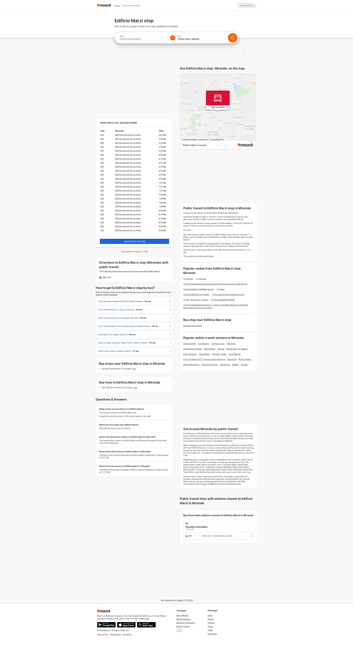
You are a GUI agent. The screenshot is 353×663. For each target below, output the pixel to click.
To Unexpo (188, 279)
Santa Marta (209, 349)
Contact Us (127, 634)
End (178, 36)
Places (211, 619)
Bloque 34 (231, 359)
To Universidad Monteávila (223, 300)
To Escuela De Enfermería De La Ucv (228, 294)
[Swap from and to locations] (172, 37)
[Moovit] (104, 5)
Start (121, 36)
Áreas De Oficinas (210, 365)
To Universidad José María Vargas (198, 289)
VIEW (134, 369)
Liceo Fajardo (234, 354)
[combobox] (144, 39)
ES (179, 630)
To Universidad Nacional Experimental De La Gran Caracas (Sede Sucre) (215, 284)
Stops (210, 626)
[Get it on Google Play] (106, 625)
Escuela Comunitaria (192, 326)
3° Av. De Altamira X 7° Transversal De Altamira (204, 359)
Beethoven (225, 365)
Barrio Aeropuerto (191, 365)
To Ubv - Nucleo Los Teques (195, 300)
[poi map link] (218, 111)
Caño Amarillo (189, 344)
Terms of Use (102, 634)
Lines (210, 615)
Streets (211, 623)
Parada (221, 349)
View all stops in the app (134, 241)
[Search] (232, 38)
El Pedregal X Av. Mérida (237, 349)
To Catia (220, 289)
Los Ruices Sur (217, 344)
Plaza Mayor (204, 354)
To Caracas (201, 279)
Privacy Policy (115, 634)
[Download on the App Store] (126, 625)
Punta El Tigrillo (219, 354)
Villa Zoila (231, 344)
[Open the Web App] (146, 625)
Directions (212, 634)
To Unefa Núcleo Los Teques (196, 294)
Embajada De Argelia (192, 349)
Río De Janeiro (245, 359)
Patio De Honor (189, 354)
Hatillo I (235, 365)
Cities (210, 630)
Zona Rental (203, 344)
